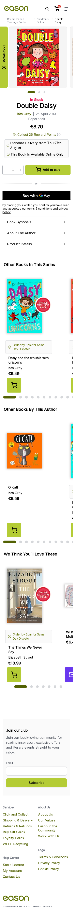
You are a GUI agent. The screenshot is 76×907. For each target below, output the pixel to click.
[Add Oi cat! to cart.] (14, 530)
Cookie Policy (48, 869)
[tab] (31, 92)
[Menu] (66, 8)
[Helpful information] (59, 134)
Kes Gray (24, 114)
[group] (41, 57)
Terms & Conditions (53, 857)
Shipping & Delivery (18, 820)
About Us (45, 814)
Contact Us (11, 877)
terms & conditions (39, 208)
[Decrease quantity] (6, 170)
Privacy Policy (49, 863)
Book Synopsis (19, 222)
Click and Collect (15, 814)
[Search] (45, 8)
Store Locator (13, 865)
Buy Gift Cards (14, 832)
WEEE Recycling (15, 844)
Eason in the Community (47, 828)
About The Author (21, 233)
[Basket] (57, 8)
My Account (12, 871)
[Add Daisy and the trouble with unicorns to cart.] (14, 385)
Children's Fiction (43, 21)
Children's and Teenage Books (16, 21)
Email (9, 763)
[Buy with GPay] (36, 195)
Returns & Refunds (17, 826)
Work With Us (49, 836)
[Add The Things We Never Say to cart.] (14, 674)
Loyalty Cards (13, 838)
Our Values (46, 820)
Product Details (19, 244)
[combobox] (45, 8)
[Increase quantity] (20, 170)
